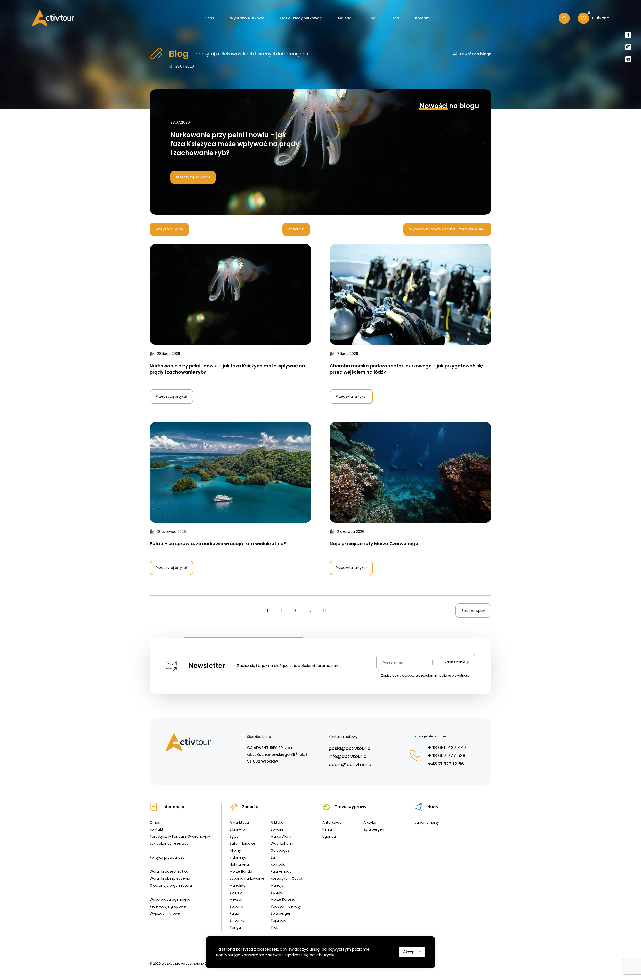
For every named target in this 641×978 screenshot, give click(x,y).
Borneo (236, 892)
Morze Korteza (283, 899)
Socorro (236, 906)
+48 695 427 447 (447, 747)
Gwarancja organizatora (171, 885)
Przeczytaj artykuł (171, 396)
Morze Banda (241, 871)
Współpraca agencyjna (170, 899)
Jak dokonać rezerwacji (170, 843)
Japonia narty (427, 822)
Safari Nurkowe (242, 843)
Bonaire (277, 829)
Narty (432, 806)
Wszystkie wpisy (169, 229)
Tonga (235, 927)
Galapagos (280, 850)
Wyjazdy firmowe (165, 913)
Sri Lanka (237, 920)
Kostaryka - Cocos (287, 878)
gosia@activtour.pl (350, 748)
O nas (208, 18)
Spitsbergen (281, 913)
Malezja (277, 885)
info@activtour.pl (348, 756)
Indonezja (238, 857)
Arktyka (277, 822)
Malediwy (238, 885)
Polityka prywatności (167, 857)
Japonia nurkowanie (247, 878)
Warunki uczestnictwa (169, 871)
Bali (273, 857)
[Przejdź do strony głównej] (53, 18)
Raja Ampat (281, 871)
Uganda (329, 836)
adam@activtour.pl (350, 764)
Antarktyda (239, 822)
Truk (274, 927)
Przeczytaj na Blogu (193, 177)
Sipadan (278, 892)
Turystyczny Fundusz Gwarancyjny (180, 836)
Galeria (344, 18)
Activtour (296, 229)
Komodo (278, 864)
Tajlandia (278, 920)
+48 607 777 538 (446, 755)
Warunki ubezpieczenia (170, 878)
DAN (395, 18)
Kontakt (422, 18)
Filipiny (235, 850)
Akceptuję (412, 952)
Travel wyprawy (350, 806)
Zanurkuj (250, 806)
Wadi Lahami (282, 843)
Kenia (327, 829)
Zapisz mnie (455, 662)
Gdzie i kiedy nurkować (301, 18)
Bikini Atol (238, 829)
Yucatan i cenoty (286, 906)
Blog (371, 18)
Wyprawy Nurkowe (247, 18)
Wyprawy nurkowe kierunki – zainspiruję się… (447, 229)
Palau (234, 913)
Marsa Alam (281, 836)
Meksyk (236, 899)
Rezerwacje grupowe (168, 906)
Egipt (234, 836)
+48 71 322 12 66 (446, 764)
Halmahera (239, 864)
